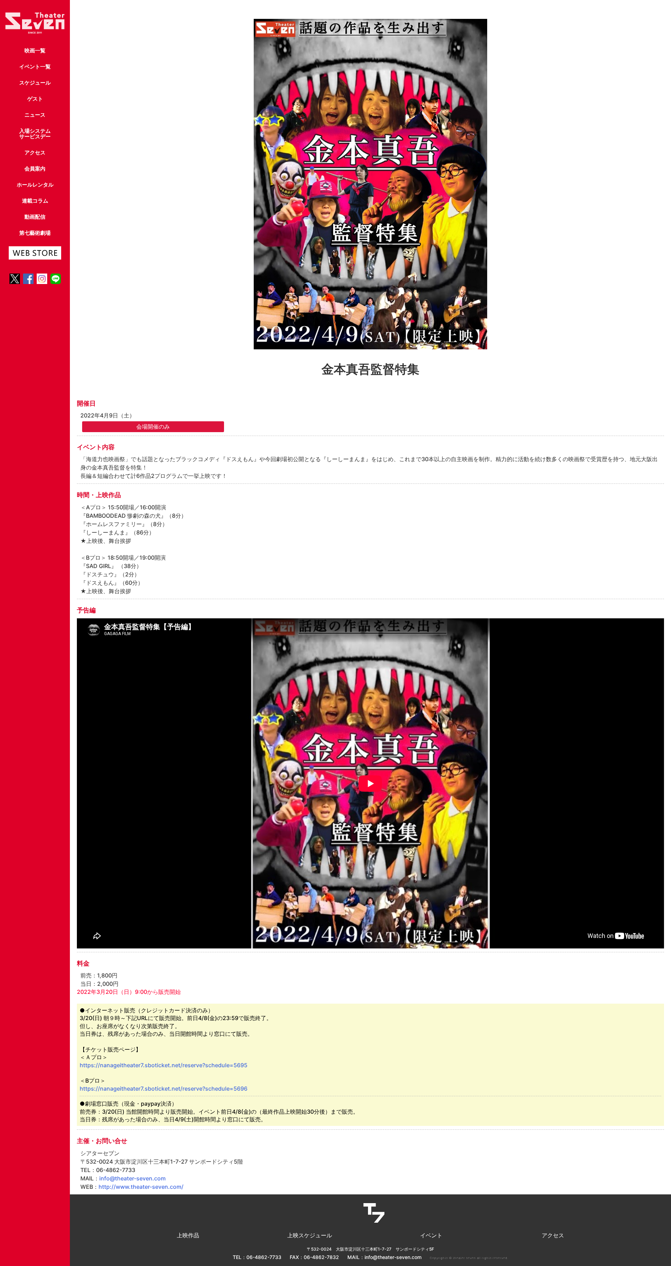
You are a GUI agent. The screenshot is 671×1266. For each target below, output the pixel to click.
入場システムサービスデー (35, 134)
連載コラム (35, 200)
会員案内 (34, 168)
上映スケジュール (309, 1235)
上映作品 (188, 1235)
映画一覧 (34, 50)
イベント (431, 1235)
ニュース (34, 114)
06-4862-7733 (263, 1257)
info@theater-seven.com (132, 1178)
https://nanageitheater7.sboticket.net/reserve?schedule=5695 (163, 1065)
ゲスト (35, 98)
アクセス (34, 152)
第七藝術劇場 (35, 233)
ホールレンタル (35, 184)
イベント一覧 (35, 66)
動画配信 (34, 216)
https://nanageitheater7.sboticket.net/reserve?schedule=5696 (163, 1088)
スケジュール (35, 82)
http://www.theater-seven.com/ (141, 1186)
